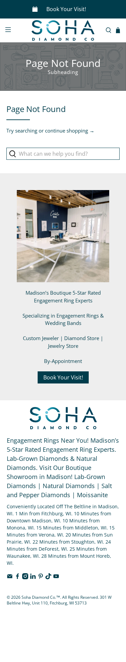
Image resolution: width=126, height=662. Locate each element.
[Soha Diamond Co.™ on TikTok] (48, 577)
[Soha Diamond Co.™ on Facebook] (17, 577)
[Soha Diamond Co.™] (63, 30)
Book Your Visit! (66, 9)
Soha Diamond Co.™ (41, 597)
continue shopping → (69, 130)
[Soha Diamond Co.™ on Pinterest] (41, 577)
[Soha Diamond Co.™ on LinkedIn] (33, 577)
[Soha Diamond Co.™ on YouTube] (56, 577)
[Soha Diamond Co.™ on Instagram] (25, 577)
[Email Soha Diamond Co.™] (10, 577)
